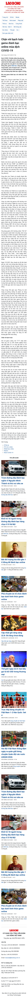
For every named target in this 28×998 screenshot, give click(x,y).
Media (17, 17)
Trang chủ (5, 17)
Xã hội (12, 17)
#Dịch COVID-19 (8, 452)
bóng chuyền (16, 766)
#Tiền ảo (6, 445)
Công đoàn (19, 23)
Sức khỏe (5, 30)
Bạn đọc (11, 23)
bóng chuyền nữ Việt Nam (17, 721)
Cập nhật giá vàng (6, 641)
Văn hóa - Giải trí (7, 27)
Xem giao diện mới (7, 33)
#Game (6, 451)
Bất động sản (17, 27)
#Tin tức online (8, 447)
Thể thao (4, 20)
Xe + (18, 30)
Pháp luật (20, 20)
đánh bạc (14, 65)
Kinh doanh (13, 20)
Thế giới (12, 30)
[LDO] (14, 468)
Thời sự (4, 23)
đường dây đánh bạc (7, 494)
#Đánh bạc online (9, 449)
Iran (2, 680)
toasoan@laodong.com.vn (12, 957)
